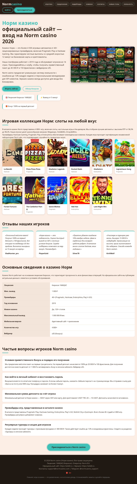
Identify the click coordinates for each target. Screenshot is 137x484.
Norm (12, 4)
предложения (62, 4)
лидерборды (76, 4)
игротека (48, 4)
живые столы (114, 4)
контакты (100, 4)
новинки (89, 4)
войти (8, 10)
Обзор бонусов (32, 89)
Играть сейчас (11, 89)
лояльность (128, 4)
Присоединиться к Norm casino (69, 447)
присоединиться (24, 10)
